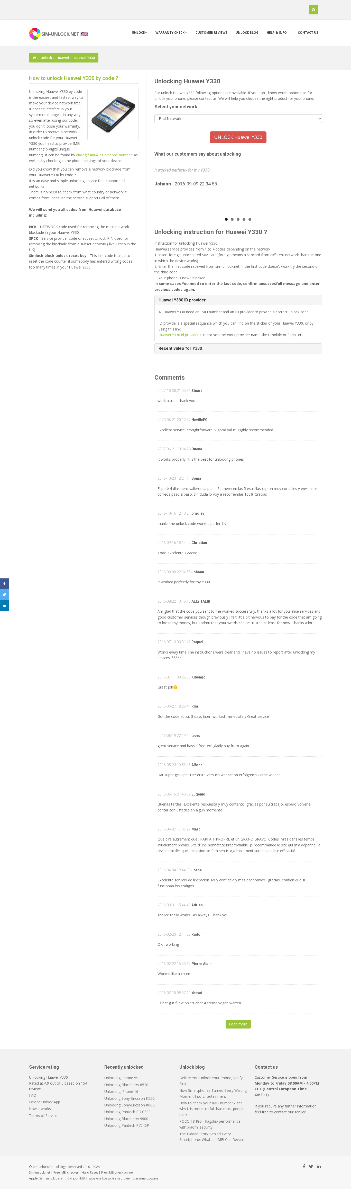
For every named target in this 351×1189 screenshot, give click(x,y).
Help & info (277, 32)
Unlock (138, 32)
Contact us (308, 32)
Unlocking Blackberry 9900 (126, 1118)
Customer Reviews (211, 32)
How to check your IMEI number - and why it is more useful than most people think (211, 1109)
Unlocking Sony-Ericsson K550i (129, 1098)
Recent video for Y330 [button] (180, 348)
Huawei (63, 57)
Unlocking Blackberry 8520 (126, 1084)
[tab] (238, 300)
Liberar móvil (62, 1178)
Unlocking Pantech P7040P (126, 1125)
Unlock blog (247, 32)
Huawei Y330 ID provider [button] (182, 300)
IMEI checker (69, 1172)
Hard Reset (90, 1172)
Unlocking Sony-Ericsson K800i (129, 1105)
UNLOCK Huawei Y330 (238, 137)
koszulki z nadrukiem (117, 1178)
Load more (238, 1024)
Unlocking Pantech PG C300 (127, 1111)
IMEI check (115, 1172)
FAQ (32, 1095)
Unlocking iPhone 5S (121, 1077)
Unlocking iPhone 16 (121, 1091)
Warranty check (170, 32)
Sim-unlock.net (39, 1172)
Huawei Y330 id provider (179, 334)
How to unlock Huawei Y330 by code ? (73, 78)
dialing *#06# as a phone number (104, 155)
